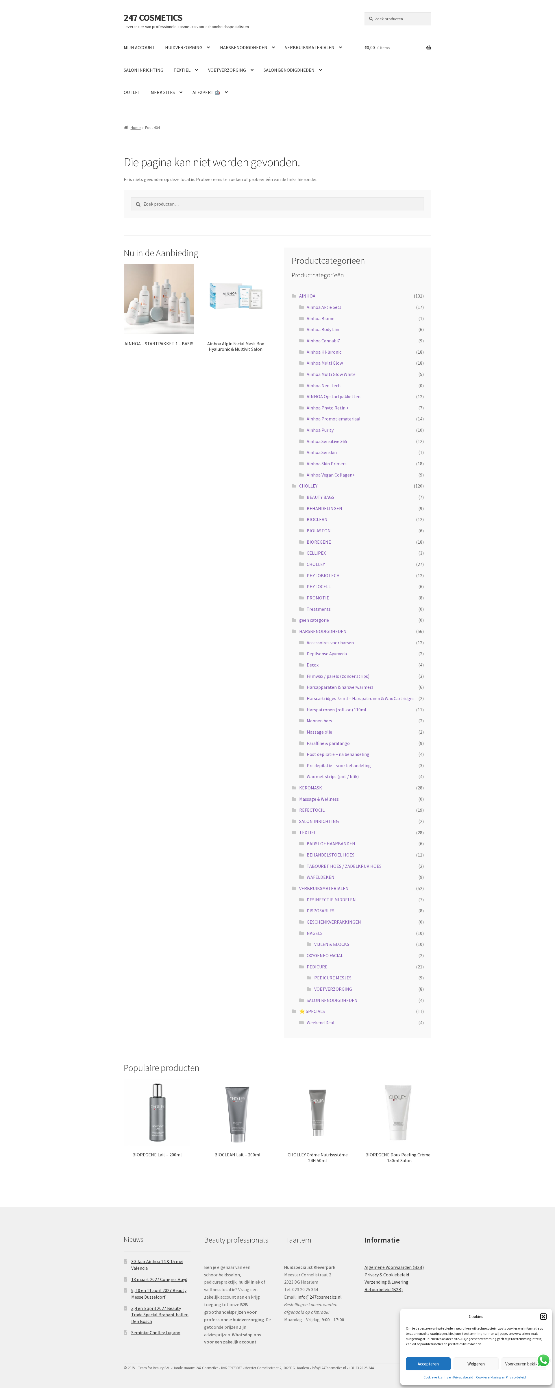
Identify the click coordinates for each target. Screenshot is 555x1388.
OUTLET (132, 92)
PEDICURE (317, 967)
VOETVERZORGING (227, 70)
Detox (313, 665)
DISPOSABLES (320, 910)
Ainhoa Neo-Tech (324, 385)
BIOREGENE (319, 542)
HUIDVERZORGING (183, 47)
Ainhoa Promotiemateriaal (333, 419)
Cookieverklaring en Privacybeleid (448, 1377)
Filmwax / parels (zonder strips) (338, 676)
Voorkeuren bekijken (523, 1364)
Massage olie (319, 732)
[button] (543, 1316)
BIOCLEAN (317, 519)
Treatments (319, 609)
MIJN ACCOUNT (139, 47)
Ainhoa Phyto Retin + (328, 408)
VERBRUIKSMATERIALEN (309, 47)
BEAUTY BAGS (320, 497)
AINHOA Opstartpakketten (333, 396)
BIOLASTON (319, 531)
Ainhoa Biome (320, 318)
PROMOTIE (318, 598)
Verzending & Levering (386, 1282)
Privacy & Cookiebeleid (387, 1275)
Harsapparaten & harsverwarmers (340, 687)
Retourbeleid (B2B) (384, 1289)
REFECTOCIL (312, 810)
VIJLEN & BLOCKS (331, 944)
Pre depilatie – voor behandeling (339, 765)
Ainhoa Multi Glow (325, 363)
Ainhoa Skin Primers (327, 463)
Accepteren (428, 1364)
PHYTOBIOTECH (323, 575)
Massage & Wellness (319, 799)
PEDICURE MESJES (333, 978)
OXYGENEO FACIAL (325, 955)
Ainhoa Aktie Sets (324, 307)
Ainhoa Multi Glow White (331, 374)
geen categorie (314, 620)
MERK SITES (163, 92)
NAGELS (315, 933)
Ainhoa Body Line (324, 329)
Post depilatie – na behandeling (338, 754)
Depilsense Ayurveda (327, 653)
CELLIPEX (316, 553)
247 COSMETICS (153, 17)
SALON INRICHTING (143, 70)
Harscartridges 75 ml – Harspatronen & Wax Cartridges (361, 698)
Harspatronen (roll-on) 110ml (336, 710)
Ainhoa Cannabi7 (323, 341)
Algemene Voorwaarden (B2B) (394, 1267)
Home (136, 127)
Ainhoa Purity (320, 430)
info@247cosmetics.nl (319, 1297)
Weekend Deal (320, 1022)
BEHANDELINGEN (324, 508)
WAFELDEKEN (320, 877)
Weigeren (476, 1364)
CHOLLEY (308, 486)
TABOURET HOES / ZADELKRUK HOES (344, 866)
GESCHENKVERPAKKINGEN (334, 922)
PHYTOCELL (319, 586)
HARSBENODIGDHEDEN (243, 47)
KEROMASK (310, 788)
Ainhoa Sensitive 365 (327, 441)
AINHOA (307, 296)
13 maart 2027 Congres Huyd (159, 1279)
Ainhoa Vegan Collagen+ (331, 475)
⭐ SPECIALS (312, 1011)
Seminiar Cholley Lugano (155, 1332)
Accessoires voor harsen (330, 642)
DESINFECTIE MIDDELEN (331, 899)
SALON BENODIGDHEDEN (289, 70)
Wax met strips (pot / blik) (333, 776)
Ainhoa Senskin (322, 452)
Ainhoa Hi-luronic (324, 352)
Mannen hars (319, 720)
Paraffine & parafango (328, 743)
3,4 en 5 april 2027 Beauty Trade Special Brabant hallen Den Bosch (159, 1314)
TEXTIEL (181, 70)
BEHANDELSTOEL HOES (330, 855)
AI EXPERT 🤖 (206, 92)
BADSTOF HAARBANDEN (331, 843)
